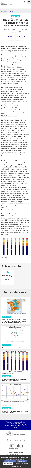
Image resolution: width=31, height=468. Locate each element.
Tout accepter (10, 461)
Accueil (3, 11)
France (18, 36)
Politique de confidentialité (15, 454)
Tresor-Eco (9, 36)
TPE (24, 36)
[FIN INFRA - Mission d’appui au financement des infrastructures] (15, 446)
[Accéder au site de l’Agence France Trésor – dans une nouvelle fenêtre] (15, 433)
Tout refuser (22, 461)
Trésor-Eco (15, 16)
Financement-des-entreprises (15, 40)
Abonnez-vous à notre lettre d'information (15, 422)
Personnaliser (8, 463)
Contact (10, 452)
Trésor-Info (11, 11)
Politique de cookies (15, 466)
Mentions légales (18, 452)
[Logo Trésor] (14, 4)
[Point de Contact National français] (15, 440)
